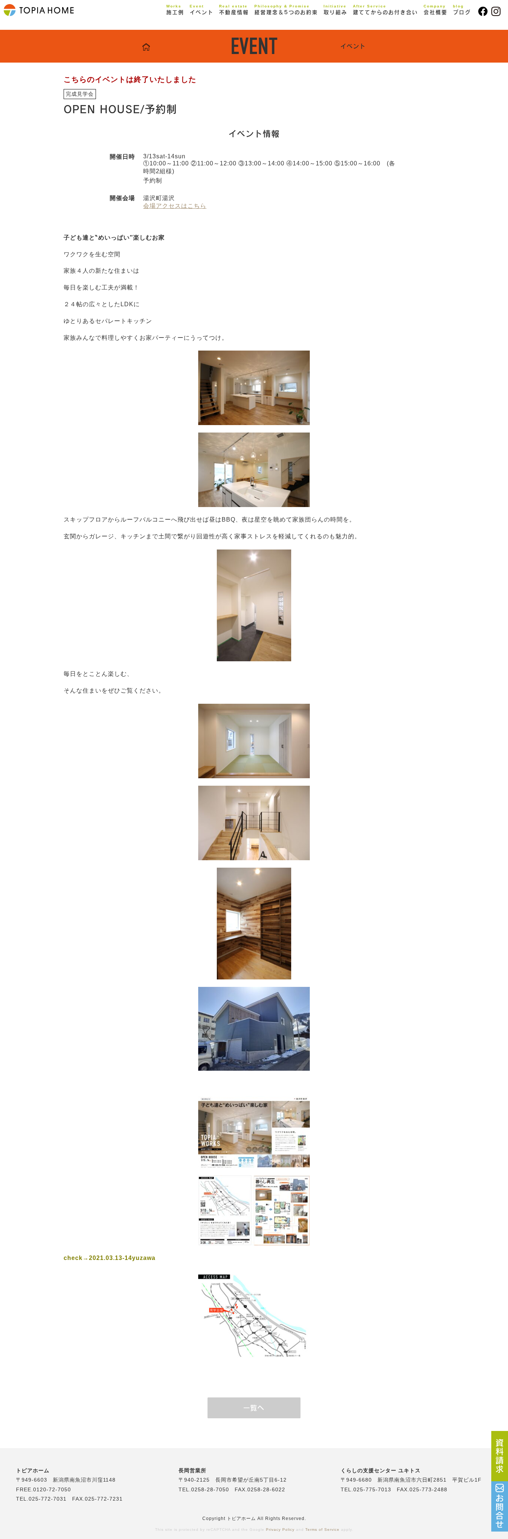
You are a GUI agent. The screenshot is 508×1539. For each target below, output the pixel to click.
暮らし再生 (188, 36)
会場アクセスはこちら (174, 206)
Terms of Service (322, 1529)
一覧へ (253, 1408)
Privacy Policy (280, 1529)
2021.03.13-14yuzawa (122, 1258)
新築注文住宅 (191, 25)
